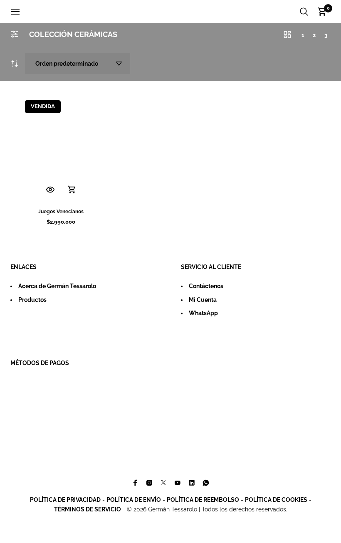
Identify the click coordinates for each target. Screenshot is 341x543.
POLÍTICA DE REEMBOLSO (203, 499)
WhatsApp (203, 313)
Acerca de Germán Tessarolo (57, 286)
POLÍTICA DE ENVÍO (133, 499)
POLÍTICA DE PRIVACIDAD (65, 499)
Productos (32, 299)
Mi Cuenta (203, 299)
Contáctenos (206, 286)
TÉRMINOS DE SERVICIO (87, 509)
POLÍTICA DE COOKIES (276, 499)
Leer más (72, 190)
